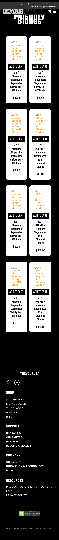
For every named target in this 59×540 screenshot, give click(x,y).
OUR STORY (13, 461)
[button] (54, 11)
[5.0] (16, 200)
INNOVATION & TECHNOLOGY (25, 466)
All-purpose (15, 399)
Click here (50, 4)
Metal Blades (16, 403)
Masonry (12, 412)
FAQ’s (9, 490)
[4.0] (40, 51)
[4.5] (16, 124)
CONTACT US (14, 432)
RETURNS (12, 441)
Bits (9, 416)
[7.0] (16, 276)
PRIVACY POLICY (16, 495)
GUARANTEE (14, 437)
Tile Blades (14, 408)
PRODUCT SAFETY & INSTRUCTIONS (29, 486)
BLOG (9, 470)
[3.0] (16, 51)
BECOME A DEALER (18, 445)
